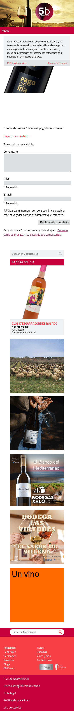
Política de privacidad (16, 700)
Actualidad (10, 648)
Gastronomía (44, 660)
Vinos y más (44, 656)
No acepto (61, 63)
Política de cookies (16, 63)
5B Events (9, 668)
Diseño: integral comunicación (22, 686)
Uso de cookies (12, 707)
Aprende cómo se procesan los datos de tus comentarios (36, 232)
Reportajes (10, 652)
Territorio (9, 660)
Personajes (10, 656)
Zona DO (42, 652)
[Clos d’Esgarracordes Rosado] (37, 292)
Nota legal (10, 693)
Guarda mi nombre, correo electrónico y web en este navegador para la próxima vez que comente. (35, 212)
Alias (7, 178)
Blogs (7, 664)
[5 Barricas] (44, 12)
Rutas (40, 648)
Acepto (51, 63)
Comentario (11, 151)
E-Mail (8, 194)
